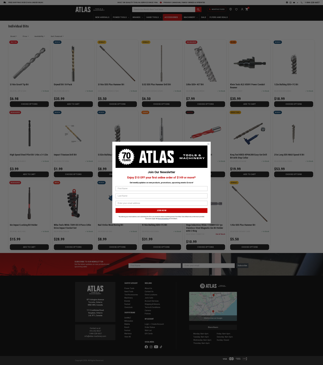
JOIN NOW (161, 210)
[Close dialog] (208, 144)
